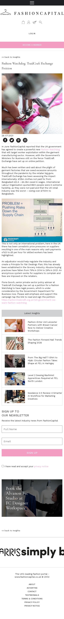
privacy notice (41, 466)
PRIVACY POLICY (32, 602)
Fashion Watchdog (50, 149)
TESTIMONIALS (32, 595)
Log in (32, 33)
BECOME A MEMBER (32, 45)
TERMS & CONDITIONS (32, 599)
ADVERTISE (32, 588)
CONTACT (32, 591)
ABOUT (32, 584)
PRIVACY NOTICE (32, 606)
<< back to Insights (11, 57)
